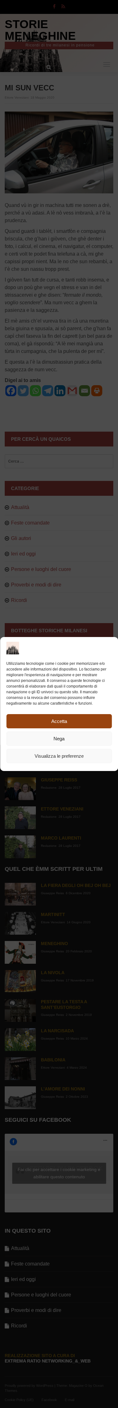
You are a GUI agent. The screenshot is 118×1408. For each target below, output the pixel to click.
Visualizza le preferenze (59, 756)
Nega (59, 738)
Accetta (59, 721)
